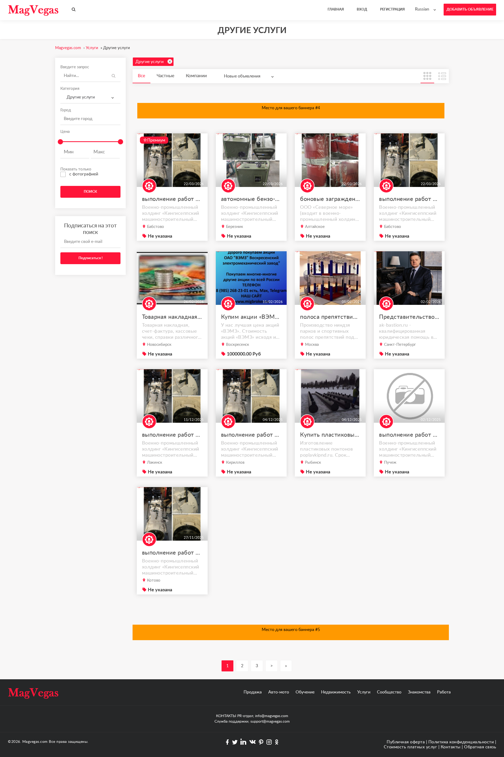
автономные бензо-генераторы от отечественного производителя (251, 199)
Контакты (451, 747)
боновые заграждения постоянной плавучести (330, 199)
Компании (196, 76)
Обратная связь (480, 747)
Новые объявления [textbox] (242, 76)
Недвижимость (336, 692)
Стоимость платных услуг (410, 747)
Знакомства (419, 692)
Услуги (363, 692)
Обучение (305, 692)
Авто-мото (278, 692)
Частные (165, 76)
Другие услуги (149, 62)
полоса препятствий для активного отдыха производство (330, 317)
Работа (444, 692)
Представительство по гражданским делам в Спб (409, 317)
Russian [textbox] (422, 9)
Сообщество (389, 692)
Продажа (253, 692)
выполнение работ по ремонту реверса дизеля (172, 199)
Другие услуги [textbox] (80, 97)
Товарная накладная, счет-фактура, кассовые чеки (172, 317)
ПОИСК (90, 192)
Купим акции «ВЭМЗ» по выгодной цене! (251, 317)
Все (141, 76)
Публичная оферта (406, 742)
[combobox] (427, 9)
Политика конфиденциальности (461, 742)
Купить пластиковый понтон (330, 435)
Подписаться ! (90, 258)
